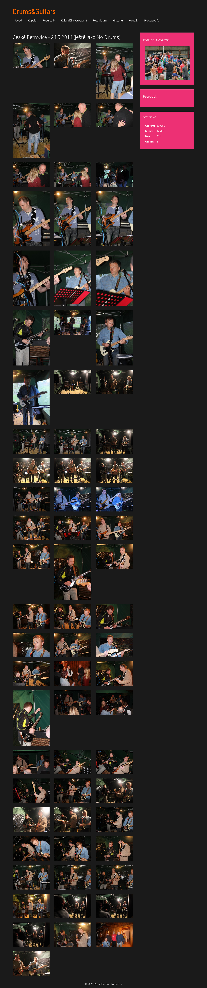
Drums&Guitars (34, 11)
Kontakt (133, 20)
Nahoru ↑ (116, 984)
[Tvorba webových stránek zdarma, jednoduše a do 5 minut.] (108, 984)
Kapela (32, 20)
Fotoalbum (100, 20)
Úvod (18, 20)
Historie (118, 20)
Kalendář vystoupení (74, 20)
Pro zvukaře (151, 20)
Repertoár (48, 20)
